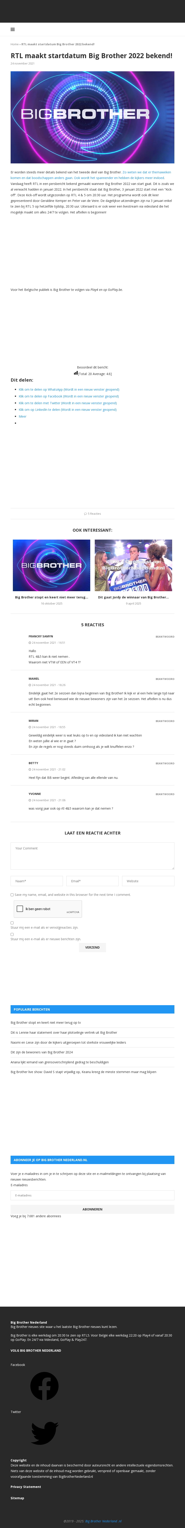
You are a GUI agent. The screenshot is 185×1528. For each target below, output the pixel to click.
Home (15, 44)
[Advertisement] (92, 250)
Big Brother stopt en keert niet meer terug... (51, 597)
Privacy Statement (26, 1487)
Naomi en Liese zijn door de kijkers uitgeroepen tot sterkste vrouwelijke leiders (68, 1042)
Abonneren (92, 1209)
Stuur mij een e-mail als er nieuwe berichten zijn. (46, 939)
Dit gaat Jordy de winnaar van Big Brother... (133, 597)
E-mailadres (19, 1185)
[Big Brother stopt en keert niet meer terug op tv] (51, 565)
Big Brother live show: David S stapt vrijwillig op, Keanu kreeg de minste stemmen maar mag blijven (83, 1072)
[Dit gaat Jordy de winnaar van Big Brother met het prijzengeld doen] (133, 565)
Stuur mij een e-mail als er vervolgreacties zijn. (44, 927)
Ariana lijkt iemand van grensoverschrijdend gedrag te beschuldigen (60, 1062)
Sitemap (17, 1498)
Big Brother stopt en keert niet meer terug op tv (46, 1022)
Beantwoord (165, 636)
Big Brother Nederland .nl (103, 1521)
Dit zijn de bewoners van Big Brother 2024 (42, 1052)
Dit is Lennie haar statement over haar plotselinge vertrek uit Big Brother (64, 1032)
